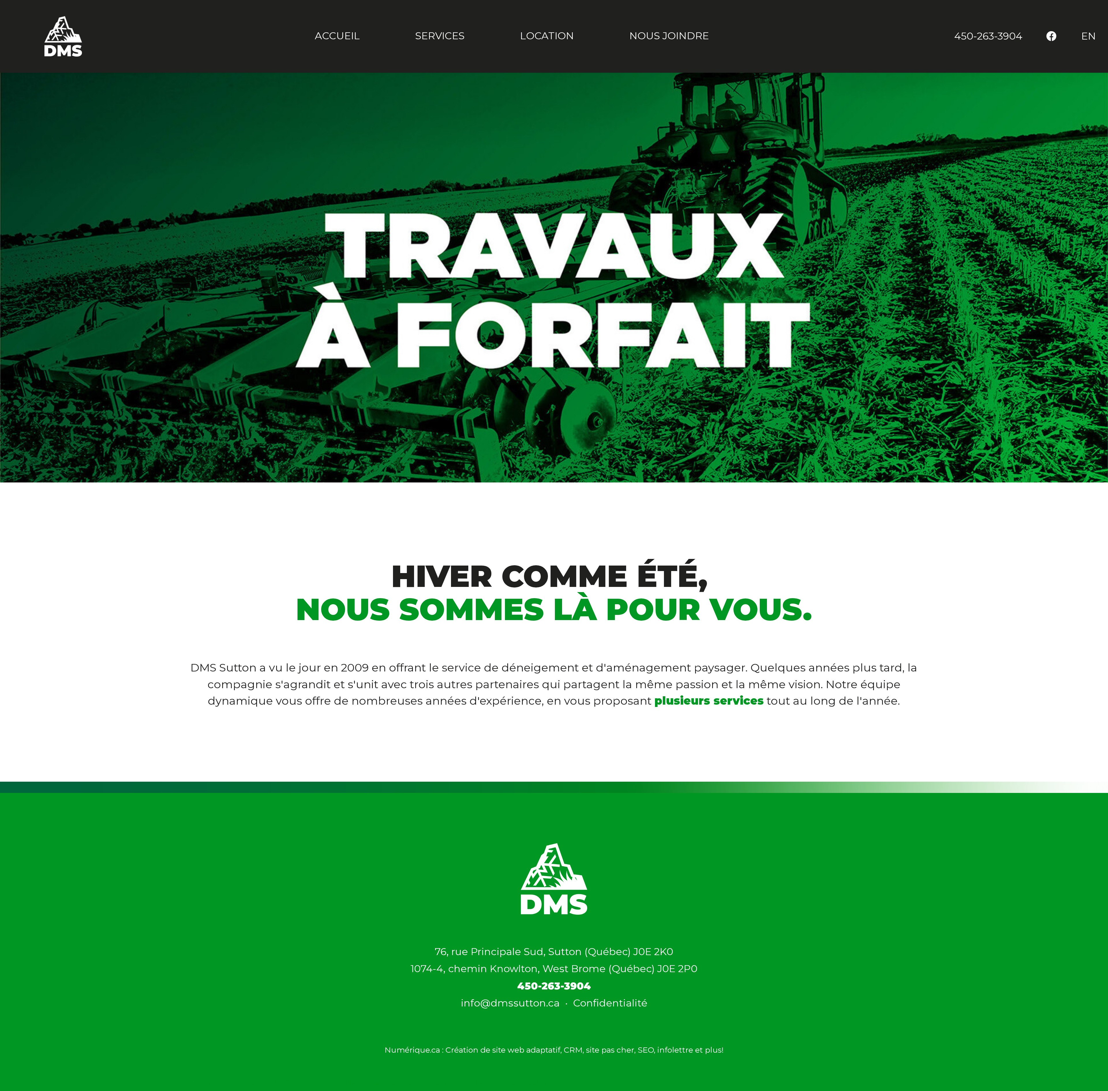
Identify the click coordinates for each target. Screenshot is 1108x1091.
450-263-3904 (988, 36)
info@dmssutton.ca (510, 1003)
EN (1088, 36)
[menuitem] (988, 36)
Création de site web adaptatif (503, 1050)
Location (547, 36)
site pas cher (610, 1050)
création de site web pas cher (412, 1082)
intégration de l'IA (325, 1082)
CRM (573, 1050)
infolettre (675, 1050)
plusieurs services (709, 701)
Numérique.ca (215, 1082)
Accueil (337, 36)
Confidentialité (610, 1003)
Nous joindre (669, 36)
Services (440, 36)
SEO (646, 1050)
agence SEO (268, 1082)
